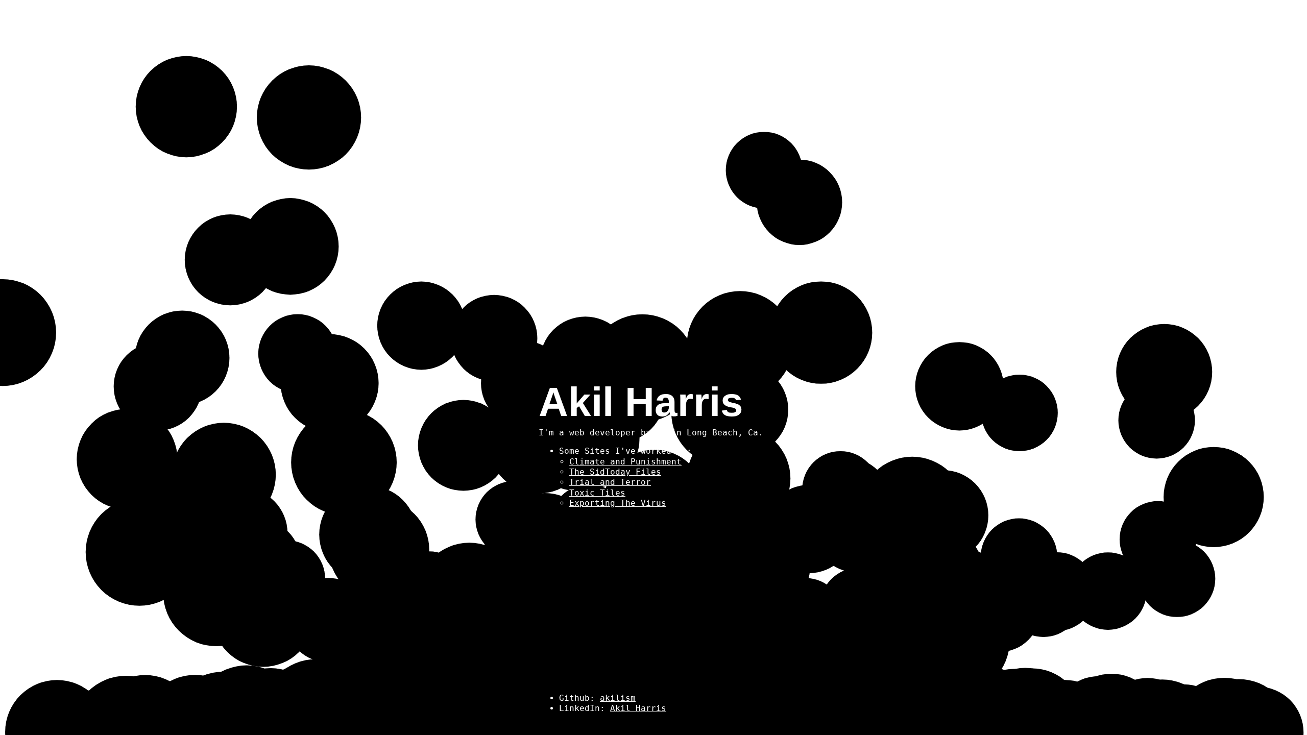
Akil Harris (638, 708)
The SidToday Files (615, 472)
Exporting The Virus (617, 503)
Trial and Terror (610, 482)
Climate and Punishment (625, 462)
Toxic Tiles (597, 493)
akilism (618, 698)
